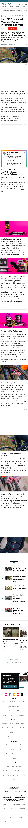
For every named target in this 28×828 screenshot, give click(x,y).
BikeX (23, 804)
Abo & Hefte (14, 779)
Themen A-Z (15, 728)
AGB (20, 745)
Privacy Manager (6, 753)
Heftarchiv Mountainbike (13, 766)
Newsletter (4, 723)
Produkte (16, 0)
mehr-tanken (9, 813)
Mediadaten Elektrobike (13, 710)
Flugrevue (17, 808)
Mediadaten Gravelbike (9, 715)
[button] (14, 55)
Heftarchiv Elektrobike (19, 771)
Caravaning (4, 808)
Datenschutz (20, 749)
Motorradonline (7, 817)
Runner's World (9, 822)
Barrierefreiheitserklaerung (18, 753)
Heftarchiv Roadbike (7, 771)
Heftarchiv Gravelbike (8, 775)
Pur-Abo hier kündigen (13, 732)
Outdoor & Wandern (14, 723)
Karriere (14, 758)
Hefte (12, 0)
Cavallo (11, 808)
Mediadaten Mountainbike (19, 702)
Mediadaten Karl (21, 715)
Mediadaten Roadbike (13, 706)
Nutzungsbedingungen (9, 749)
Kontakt (8, 745)
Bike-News (4, 6)
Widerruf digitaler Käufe (14, 736)
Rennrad (17, 6)
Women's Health (19, 822)
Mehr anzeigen (13, 662)
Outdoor (15, 817)
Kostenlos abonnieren (10, 686)
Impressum (14, 745)
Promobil (21, 817)
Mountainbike (10, 6)
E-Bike (23, 6)
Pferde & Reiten (6, 728)
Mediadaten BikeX (6, 702)
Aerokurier (4, 804)
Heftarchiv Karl (20, 775)
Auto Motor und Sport (14, 804)
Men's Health (17, 813)
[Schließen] (24, 152)
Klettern (23, 723)
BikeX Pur (22, 728)
